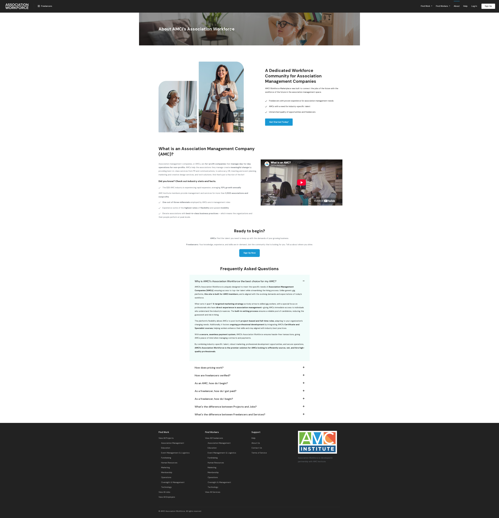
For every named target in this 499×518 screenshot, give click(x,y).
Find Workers (442, 6)
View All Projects (166, 438)
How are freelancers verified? (212, 375)
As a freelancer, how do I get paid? (215, 391)
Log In (474, 6)
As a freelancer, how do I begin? (214, 399)
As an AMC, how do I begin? (211, 383)
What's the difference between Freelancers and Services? (230, 414)
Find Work (426, 6)
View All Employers (167, 497)
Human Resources (169, 462)
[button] (249, 279)
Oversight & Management (173, 482)
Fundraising (166, 457)
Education (165, 448)
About (457, 6)
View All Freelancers (214, 438)
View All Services (212, 492)
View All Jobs (164, 492)
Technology (166, 487)
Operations (166, 477)
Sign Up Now (250, 253)
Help (465, 6)
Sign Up (488, 6)
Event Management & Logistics (175, 453)
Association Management (172, 443)
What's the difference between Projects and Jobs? (226, 406)
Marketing (165, 467)
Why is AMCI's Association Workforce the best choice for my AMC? (235, 281)
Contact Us (256, 448)
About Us (255, 443)
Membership (166, 472)
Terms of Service (259, 453)
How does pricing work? (209, 367)
